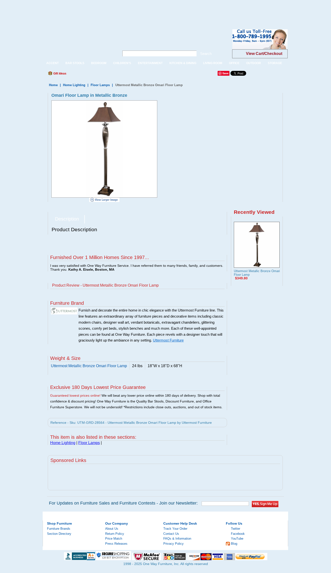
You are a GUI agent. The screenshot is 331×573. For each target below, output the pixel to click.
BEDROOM (98, 63)
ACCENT (52, 63)
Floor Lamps (100, 85)
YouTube (237, 538)
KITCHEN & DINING (182, 63)
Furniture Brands (58, 528)
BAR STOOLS (74, 63)
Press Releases (116, 543)
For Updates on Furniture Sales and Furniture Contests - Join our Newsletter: (123, 503)
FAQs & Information (177, 538)
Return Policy (114, 534)
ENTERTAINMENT (150, 63)
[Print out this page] (105, 74)
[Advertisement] (88, 11)
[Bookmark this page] (80, 74)
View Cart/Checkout (264, 54)
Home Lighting (74, 85)
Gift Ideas (59, 73)
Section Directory (59, 534)
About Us (111, 528)
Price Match (113, 538)
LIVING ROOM (212, 63)
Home (53, 85)
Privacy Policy (173, 543)
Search (206, 54)
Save (225, 73)
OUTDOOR (253, 63)
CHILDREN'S (122, 63)
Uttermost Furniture (168, 340)
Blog (234, 543)
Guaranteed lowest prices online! (75, 395)
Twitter (235, 528)
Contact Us (171, 534)
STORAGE (275, 63)
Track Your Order (175, 528)
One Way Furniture (78, 43)
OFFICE (234, 63)
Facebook (238, 534)
